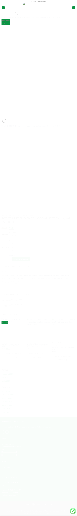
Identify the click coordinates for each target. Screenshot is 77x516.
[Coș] (73, 7)
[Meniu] (3, 7)
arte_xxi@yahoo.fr (42, 1)
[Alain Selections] (38, 7)
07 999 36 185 (34, 1)
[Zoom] (4, 121)
